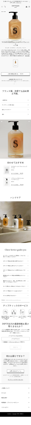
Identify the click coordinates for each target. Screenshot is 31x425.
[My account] (26, 7)
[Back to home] (15, 6)
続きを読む (27, 55)
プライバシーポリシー (14, 342)
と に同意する (14, 342)
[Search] (5, 7)
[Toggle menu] (2, 7)
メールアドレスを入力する (15, 336)
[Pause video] (15, 139)
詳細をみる (18, 2)
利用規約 (5, 342)
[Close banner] (29, 2)
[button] (15, 413)
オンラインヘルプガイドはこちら (15, 379)
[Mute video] (29, 121)
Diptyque (3, 300)
